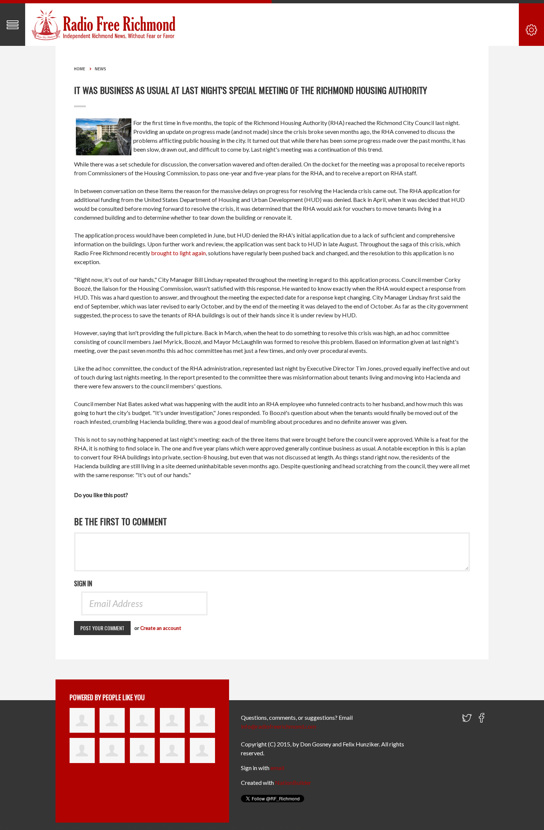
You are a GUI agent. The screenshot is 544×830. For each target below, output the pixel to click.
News (100, 69)
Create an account (160, 628)
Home (79, 69)
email (277, 767)
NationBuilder (293, 782)
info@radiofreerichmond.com (278, 726)
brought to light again (178, 252)
